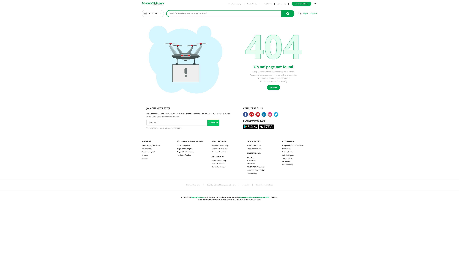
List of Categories (183, 145)
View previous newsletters (168, 116)
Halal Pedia (267, 4)
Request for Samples (184, 149)
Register (314, 13)
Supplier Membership (220, 145)
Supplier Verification (220, 149)
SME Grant (251, 157)
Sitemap (145, 158)
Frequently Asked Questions (292, 145)
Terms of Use (287, 158)
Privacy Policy (287, 152)
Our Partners (146, 149)
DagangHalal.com (193, 185)
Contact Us (286, 149)
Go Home (273, 87)
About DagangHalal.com (151, 145)
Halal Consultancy (234, 4)
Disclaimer (286, 161)
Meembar (245, 185)
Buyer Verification (219, 164)
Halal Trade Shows (254, 145)
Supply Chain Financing (256, 170)
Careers (145, 155)
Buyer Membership (219, 160)
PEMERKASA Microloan (255, 167)
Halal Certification (184, 155)
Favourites (281, 4)
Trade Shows (252, 4)
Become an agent (148, 152)
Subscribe (213, 122)
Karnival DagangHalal (264, 185)
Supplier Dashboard (219, 152)
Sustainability (287, 164)
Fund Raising (252, 173)
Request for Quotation (185, 152)
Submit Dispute (288, 155)
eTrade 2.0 (251, 164)
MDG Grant (251, 160)
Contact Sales (301, 4)
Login (305, 13)
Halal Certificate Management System (221, 185)
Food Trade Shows (254, 149)
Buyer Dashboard (218, 167)
